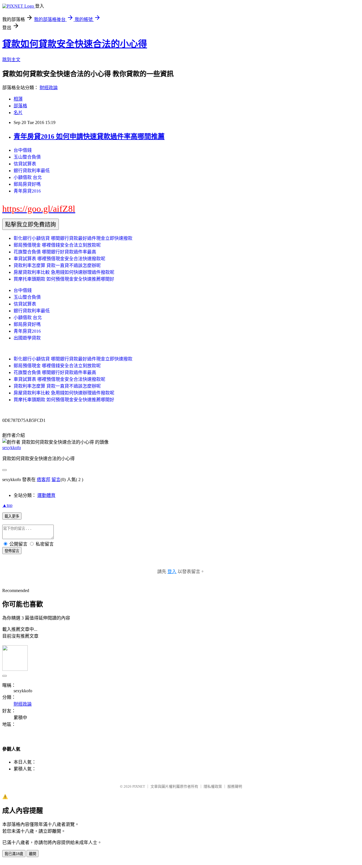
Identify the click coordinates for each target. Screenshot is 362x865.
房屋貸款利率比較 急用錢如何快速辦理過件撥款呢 (64, 272)
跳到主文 (11, 59)
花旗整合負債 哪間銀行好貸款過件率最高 (55, 251)
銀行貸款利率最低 (32, 170)
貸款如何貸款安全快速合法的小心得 (74, 44)
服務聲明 (234, 786)
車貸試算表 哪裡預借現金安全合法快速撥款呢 (59, 258)
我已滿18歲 (14, 854)
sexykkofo (11, 447)
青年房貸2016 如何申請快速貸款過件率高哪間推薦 (89, 136)
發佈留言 (12, 551)
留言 (56, 479)
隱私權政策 (213, 786)
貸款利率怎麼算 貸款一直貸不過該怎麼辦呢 (57, 265)
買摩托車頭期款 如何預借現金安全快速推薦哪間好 (64, 279)
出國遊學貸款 (27, 338)
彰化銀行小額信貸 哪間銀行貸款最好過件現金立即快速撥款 (73, 238)
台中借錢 (23, 150)
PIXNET (138, 786)
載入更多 (12, 516)
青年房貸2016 (27, 191)
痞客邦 (43, 479)
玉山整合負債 (27, 157)
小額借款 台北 (28, 177)
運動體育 (46, 495)
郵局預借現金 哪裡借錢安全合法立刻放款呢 (57, 245)
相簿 (18, 99)
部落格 (20, 105)
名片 (18, 112)
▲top (7, 505)
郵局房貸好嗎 (27, 184)
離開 (32, 854)
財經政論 (49, 87)
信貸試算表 (25, 163)
